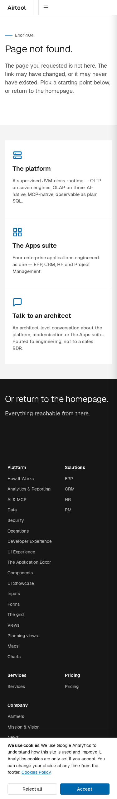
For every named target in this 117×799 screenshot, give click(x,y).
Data (12, 510)
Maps (12, 646)
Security (15, 520)
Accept (84, 789)
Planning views (22, 636)
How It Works (20, 478)
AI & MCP (17, 499)
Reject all (32, 789)
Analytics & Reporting (29, 489)
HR (68, 499)
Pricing (72, 686)
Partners (15, 716)
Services (16, 686)
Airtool (16, 7)
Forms (13, 604)
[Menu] (45, 7)
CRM (70, 489)
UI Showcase (20, 583)
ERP (69, 478)
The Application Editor (29, 562)
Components (20, 573)
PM (68, 510)
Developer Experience (29, 541)
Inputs (13, 593)
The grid (15, 614)
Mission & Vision (23, 727)
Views (13, 625)
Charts (14, 656)
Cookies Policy (36, 772)
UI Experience (21, 552)
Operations (18, 531)
